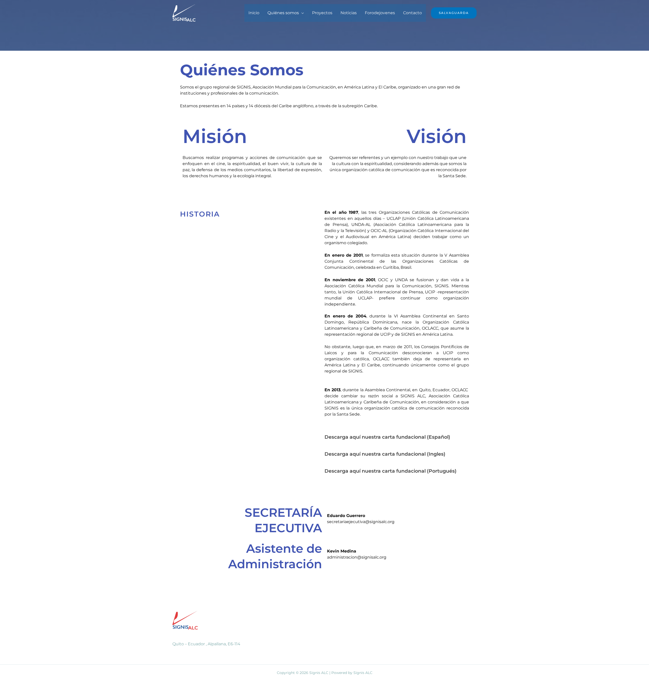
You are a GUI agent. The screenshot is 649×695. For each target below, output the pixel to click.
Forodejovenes (380, 12)
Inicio (253, 12)
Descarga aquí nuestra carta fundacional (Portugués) (390, 471)
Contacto (412, 12)
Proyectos (322, 12)
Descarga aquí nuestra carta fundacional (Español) (387, 437)
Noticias (348, 12)
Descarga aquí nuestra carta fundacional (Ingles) (384, 454)
